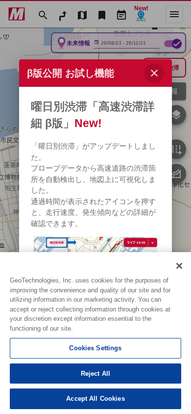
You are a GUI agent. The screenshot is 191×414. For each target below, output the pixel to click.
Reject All (95, 373)
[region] (95, 333)
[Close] (179, 266)
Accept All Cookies (95, 398)
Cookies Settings (95, 348)
